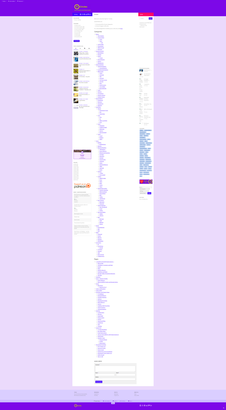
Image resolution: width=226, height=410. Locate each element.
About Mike (100, 263)
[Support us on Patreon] (88, 14)
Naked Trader (102, 178)
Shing (100, 181)
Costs (100, 39)
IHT (102, 42)
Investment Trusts (103, 110)
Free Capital (102, 174)
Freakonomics (101, 256)
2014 (76, 179)
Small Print (100, 322)
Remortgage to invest (78, 200)
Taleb (100, 166)
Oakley (101, 214)
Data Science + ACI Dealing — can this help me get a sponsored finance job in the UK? (81, 219)
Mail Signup (100, 336)
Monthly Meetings (102, 297)
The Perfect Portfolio (101, 344)
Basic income (101, 254)
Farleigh (101, 158)
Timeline (100, 326)
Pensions (100, 102)
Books (97, 225)
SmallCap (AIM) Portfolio (104, 305)
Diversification (101, 59)
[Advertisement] (82, 129)
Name (96, 372)
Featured (100, 234)
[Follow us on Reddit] (86, 14)
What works (100, 71)
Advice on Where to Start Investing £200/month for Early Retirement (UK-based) (81, 213)
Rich (99, 217)
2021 (76, 169)
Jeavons (101, 215)
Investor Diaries (101, 95)
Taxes (100, 41)
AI (98, 244)
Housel (101, 247)
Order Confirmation (100, 288)
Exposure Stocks (102, 348)
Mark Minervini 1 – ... (148, 70)
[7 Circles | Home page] (82, 7)
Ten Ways (101, 154)
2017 (76, 175)
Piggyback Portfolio (102, 300)
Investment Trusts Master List (105, 353)
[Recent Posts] (76, 48)
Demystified (102, 193)
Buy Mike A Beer (102, 331)
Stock (99, 124)
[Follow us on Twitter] (80, 14)
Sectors (101, 130)
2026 (76, 164)
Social (100, 136)
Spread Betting (103, 68)
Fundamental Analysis (103, 69)
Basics (4, 1)
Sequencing (100, 103)
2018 (76, 174)
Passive (99, 54)
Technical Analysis (102, 66)
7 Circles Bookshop (102, 329)
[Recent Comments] (80, 48)
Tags (99, 324)
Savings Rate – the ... (148, 104)
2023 (76, 167)
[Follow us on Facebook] (84, 14)
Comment (97, 364)
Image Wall (100, 316)
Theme (99, 108)
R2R (99, 230)
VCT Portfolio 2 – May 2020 (84, 76)
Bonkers (101, 137)
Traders (99, 176)
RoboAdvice (101, 52)
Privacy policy (101, 317)
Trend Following (101, 205)
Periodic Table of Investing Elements (106, 273)
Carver (101, 185)
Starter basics (77, 206)
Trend (100, 73)
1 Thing (101, 173)
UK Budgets (100, 241)
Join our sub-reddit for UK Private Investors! (108, 334)
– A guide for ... (147, 84)
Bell (100, 195)
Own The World (103, 207)
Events (99, 236)
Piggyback (101, 125)
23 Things (100, 249)
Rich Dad (101, 219)
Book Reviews (101, 227)
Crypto (101, 58)
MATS (100, 139)
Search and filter (102, 321)
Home (97, 283)
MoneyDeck (100, 46)
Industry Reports (102, 270)
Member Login (101, 338)
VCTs (100, 122)
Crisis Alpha (102, 86)
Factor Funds (101, 349)
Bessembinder (102, 88)
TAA (100, 76)
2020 (76, 171)
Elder (100, 183)
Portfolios (98, 107)
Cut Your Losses (103, 80)
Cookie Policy (101, 312)
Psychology (100, 246)
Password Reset (103, 339)
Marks (100, 163)
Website (97, 377)
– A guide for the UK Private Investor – (105, 261)
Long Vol (101, 78)
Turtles (101, 210)
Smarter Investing (103, 190)
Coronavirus (100, 93)
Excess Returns (103, 151)
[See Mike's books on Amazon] (82, 14)
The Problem (101, 35)
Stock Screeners (101, 307)
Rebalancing (100, 63)
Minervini (101, 203)
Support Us (98, 327)
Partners (100, 239)
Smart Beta (102, 113)
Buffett (99, 142)
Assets (99, 56)
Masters (100, 171)
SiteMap (98, 310)
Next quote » (142, 26)
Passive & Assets (100, 51)
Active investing (100, 64)
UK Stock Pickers (102, 212)
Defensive (101, 129)
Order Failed (99, 290)
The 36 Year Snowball (83, 82)
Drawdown (100, 100)
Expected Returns (103, 164)
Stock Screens (102, 85)
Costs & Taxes (101, 37)
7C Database (101, 294)
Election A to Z (102, 287)
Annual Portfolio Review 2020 (85, 58)
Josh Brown (102, 198)
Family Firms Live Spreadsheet (105, 351)
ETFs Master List (101, 346)
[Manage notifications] (224, 408)
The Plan (100, 275)
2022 (76, 168)
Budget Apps (76, 203)
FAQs (99, 268)
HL (100, 119)
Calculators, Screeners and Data (105, 265)
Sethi (100, 220)
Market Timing (101, 97)
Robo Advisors (101, 302)
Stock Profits (102, 159)
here (121, 28)
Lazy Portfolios (82, 100)
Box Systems (101, 200)
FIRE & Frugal (101, 47)
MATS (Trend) (101, 355)
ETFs (100, 117)
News (97, 232)
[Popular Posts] (89, 48)
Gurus (97, 141)
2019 (76, 172)
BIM (99, 229)
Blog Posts (100, 285)
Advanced (21, 1)
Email (117, 372)
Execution (101, 156)
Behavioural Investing (104, 152)
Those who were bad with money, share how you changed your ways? (82, 229)
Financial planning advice (79, 209)
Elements (100, 49)
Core (99, 115)
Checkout (98, 277)
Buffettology (102, 144)
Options (100, 91)
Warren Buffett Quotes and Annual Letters (108, 282)
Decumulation (99, 98)
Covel (100, 208)
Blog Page (77, 41)
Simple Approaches (102, 188)
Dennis (101, 224)
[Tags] (84, 48)
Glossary (100, 314)
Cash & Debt (101, 44)
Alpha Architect (103, 191)
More (130, 401)
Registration (102, 343)
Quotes (99, 319)
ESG (100, 112)
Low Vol (101, 81)
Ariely (100, 169)
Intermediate (12, 1)
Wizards (100, 146)
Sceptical (101, 161)
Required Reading (102, 147)
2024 (76, 165)
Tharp (100, 186)
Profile (101, 341)
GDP (99, 252)
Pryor (100, 180)
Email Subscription (102, 333)
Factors (99, 61)
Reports (100, 237)
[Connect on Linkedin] (90, 14)
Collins (101, 197)
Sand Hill (101, 168)
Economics (98, 242)
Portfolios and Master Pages (102, 292)
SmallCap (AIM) (103, 127)
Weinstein (101, 202)
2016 (76, 177)
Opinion (100, 251)
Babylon (101, 222)
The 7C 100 (100, 356)
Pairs (100, 83)
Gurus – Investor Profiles (102, 278)
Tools (99, 90)
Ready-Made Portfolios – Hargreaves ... (146, 99)
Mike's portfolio (103, 120)
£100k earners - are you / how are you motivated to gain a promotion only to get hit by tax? (81, 225)
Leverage (101, 74)
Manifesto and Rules (102, 271)
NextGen (100, 105)
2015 (76, 178)
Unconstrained (102, 132)
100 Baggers (102, 149)
